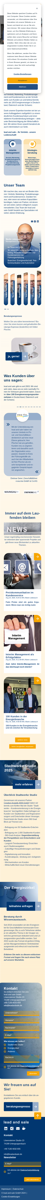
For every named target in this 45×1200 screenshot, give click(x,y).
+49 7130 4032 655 (12, 1149)
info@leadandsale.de (13, 1005)
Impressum (6, 1189)
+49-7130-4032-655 (12, 1003)
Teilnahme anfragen (21, 906)
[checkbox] (21, 1048)
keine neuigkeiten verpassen (22, 746)
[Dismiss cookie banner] (37, 8)
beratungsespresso (18, 1106)
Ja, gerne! (13, 356)
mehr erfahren (24, 784)
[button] (11, 783)
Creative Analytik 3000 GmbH (16, 803)
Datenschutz (18, 1189)
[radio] (21, 1044)
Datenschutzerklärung (29, 1066)
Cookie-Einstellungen (22, 74)
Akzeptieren (22, 80)
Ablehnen (22, 87)
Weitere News (22, 740)
